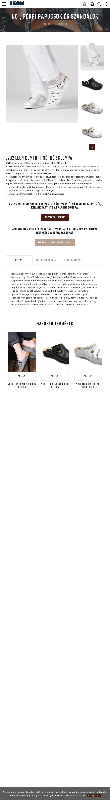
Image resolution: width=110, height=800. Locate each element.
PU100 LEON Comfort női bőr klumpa (88, 385)
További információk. (74, 795)
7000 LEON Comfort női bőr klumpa (22, 385)
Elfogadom (94, 795)
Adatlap (22, 376)
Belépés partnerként (55, 217)
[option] (42, 84)
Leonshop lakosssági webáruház (55, 242)
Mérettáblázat (73, 260)
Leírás (19, 260)
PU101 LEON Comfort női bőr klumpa (55, 385)
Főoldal (47, 24)
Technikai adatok (46, 260)
